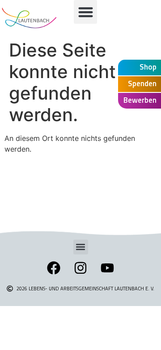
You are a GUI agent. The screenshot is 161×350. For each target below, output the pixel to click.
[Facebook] (53, 267)
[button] (85, 12)
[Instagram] (80, 267)
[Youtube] (107, 267)
